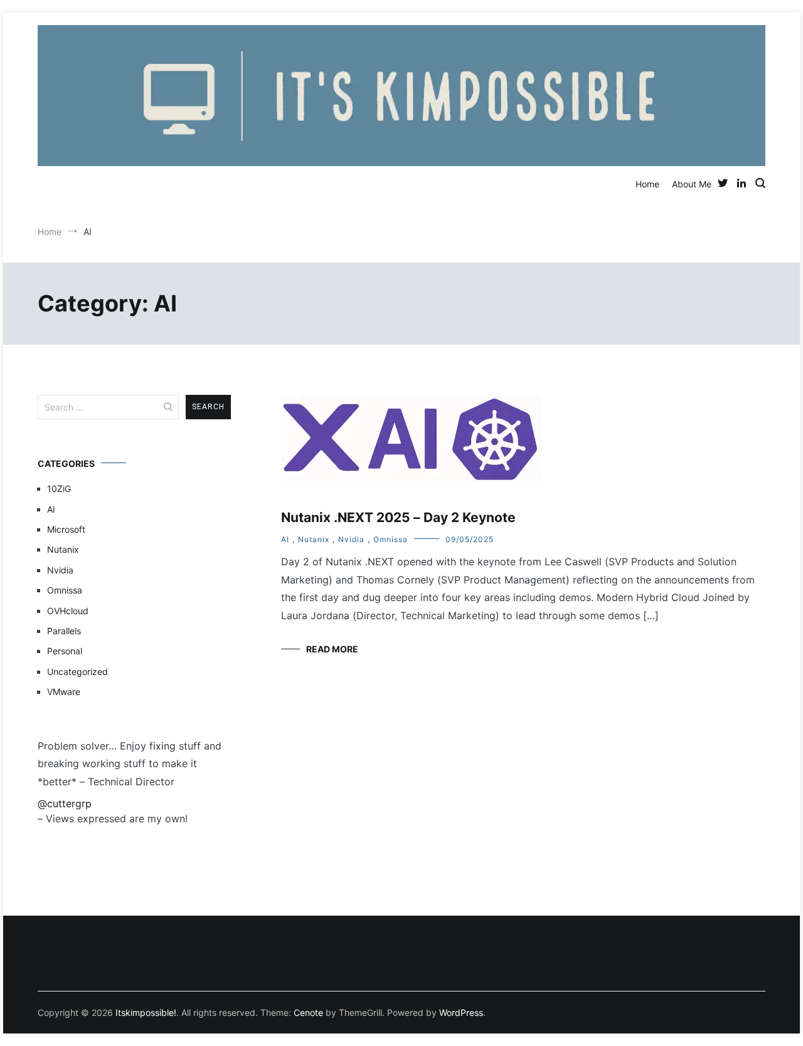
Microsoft (66, 529)
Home (647, 184)
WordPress (461, 1012)
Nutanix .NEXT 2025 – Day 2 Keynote (398, 517)
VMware (63, 691)
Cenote (308, 1012)
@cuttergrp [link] (65, 803)
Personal (64, 651)
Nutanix (313, 539)
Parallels (64, 630)
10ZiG (59, 488)
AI (285, 539)
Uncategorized (77, 671)
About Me (691, 184)
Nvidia (351, 539)
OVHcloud (67, 610)
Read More (332, 649)
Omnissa (390, 539)
